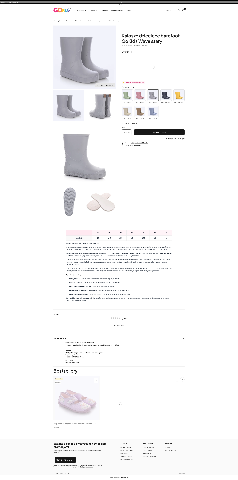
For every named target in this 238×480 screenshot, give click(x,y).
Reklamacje (124, 453)
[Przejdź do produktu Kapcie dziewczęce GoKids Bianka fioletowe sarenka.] (76, 398)
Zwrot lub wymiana (126, 456)
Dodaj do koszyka (159, 132)
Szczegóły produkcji (126, 450)
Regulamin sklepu (125, 447)
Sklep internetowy (118, 477)
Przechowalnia (147, 450)
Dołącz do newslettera (65, 460)
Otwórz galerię (106, 85)
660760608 (69, 360)
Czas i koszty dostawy (149, 456)
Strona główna (58, 21)
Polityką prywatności (86, 467)
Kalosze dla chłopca (81, 21)
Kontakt (167, 447)
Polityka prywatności (127, 459)
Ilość (123, 127)
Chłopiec (69, 21)
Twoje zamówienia (148, 447)
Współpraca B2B (170, 450)
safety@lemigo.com (72, 362)
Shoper (65, 473)
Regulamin (75, 465)
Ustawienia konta (148, 453)
